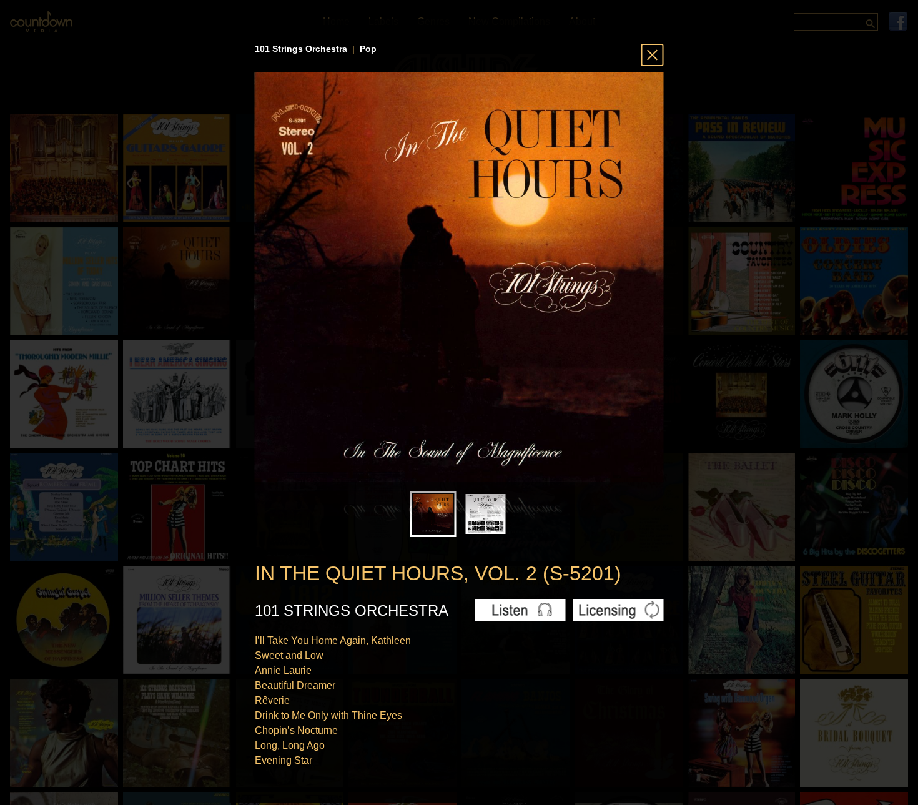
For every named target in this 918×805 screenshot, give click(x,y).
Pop (368, 49)
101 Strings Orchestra (301, 49)
